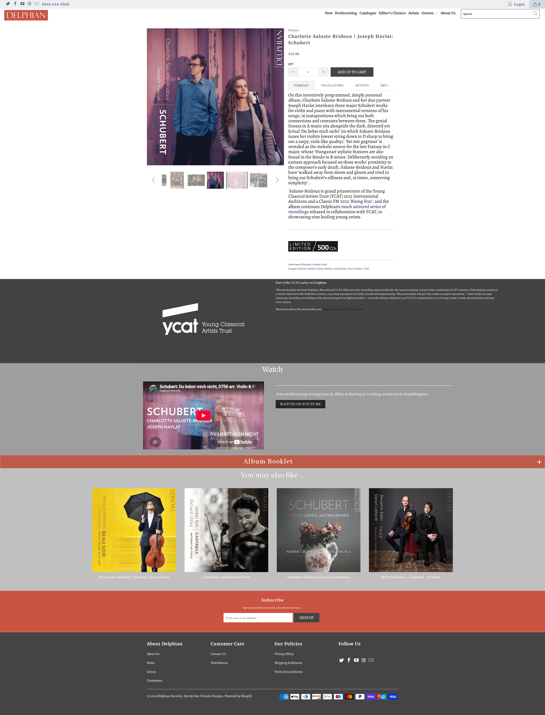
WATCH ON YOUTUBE (300, 404)
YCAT (366, 268)
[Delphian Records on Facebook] (15, 4)
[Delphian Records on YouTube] (22, 4)
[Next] (276, 96)
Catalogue (368, 13)
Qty (290, 64)
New (329, 13)
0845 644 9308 (55, 4)
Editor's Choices (392, 13)
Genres (428, 13)
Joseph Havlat (340, 268)
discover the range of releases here (342, 309)
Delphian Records (169, 696)
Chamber (316, 264)
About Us (448, 13)
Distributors (219, 662)
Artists (413, 13)
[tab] (301, 85)
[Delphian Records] (45, 15)
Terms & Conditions (289, 671)
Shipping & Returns (288, 662)
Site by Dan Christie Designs (203, 696)
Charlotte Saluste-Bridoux (319, 268)
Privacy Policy (284, 654)
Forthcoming (346, 13)
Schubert (358, 268)
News (151, 662)
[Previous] (154, 96)
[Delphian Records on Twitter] (7, 4)
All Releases (305, 264)
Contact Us (218, 654)
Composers (154, 680)
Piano (324, 264)
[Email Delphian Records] (36, 4)
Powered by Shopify (238, 696)
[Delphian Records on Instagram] (29, 4)
